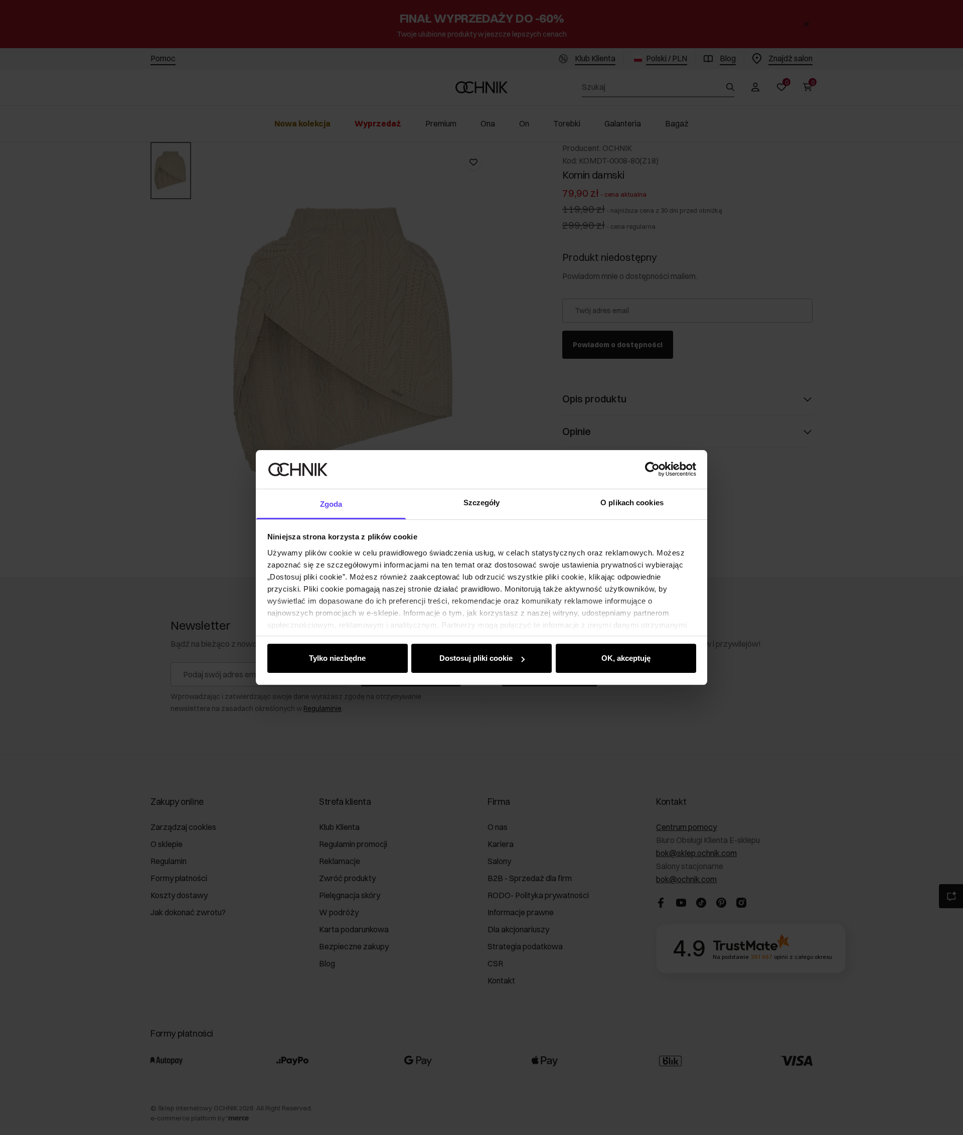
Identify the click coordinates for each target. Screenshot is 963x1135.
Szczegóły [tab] (481, 502)
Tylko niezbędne (337, 658)
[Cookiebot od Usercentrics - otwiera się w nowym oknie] (652, 469)
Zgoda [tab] (331, 504)
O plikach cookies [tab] (632, 502)
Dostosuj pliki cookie (476, 658)
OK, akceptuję (626, 658)
